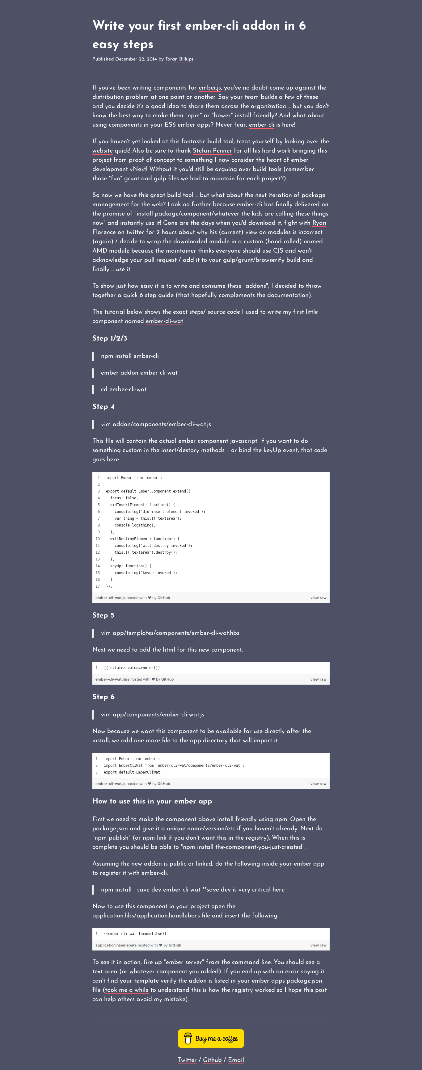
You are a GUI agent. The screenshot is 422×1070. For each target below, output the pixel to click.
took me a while (127, 990)
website (102, 151)
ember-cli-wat (164, 321)
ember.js (210, 88)
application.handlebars (116, 945)
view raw (318, 597)
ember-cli (261, 125)
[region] (211, 532)
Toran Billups (179, 59)
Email (236, 1060)
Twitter (187, 1060)
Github (212, 1060)
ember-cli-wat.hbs (112, 679)
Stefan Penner (212, 151)
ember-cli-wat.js (111, 597)
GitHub (164, 597)
